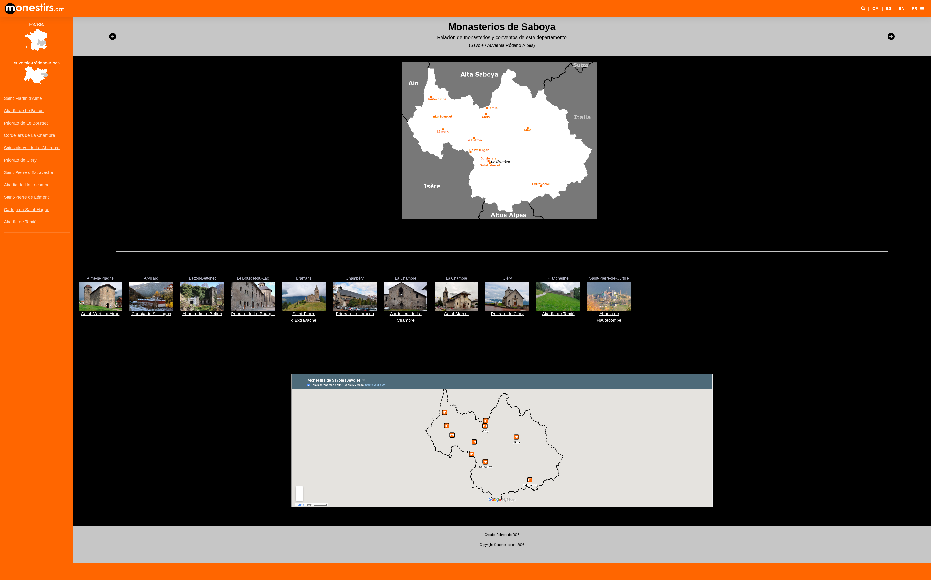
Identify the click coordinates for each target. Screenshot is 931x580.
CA (875, 8)
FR (914, 8)
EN (902, 8)
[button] (922, 8)
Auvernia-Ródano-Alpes (510, 45)
